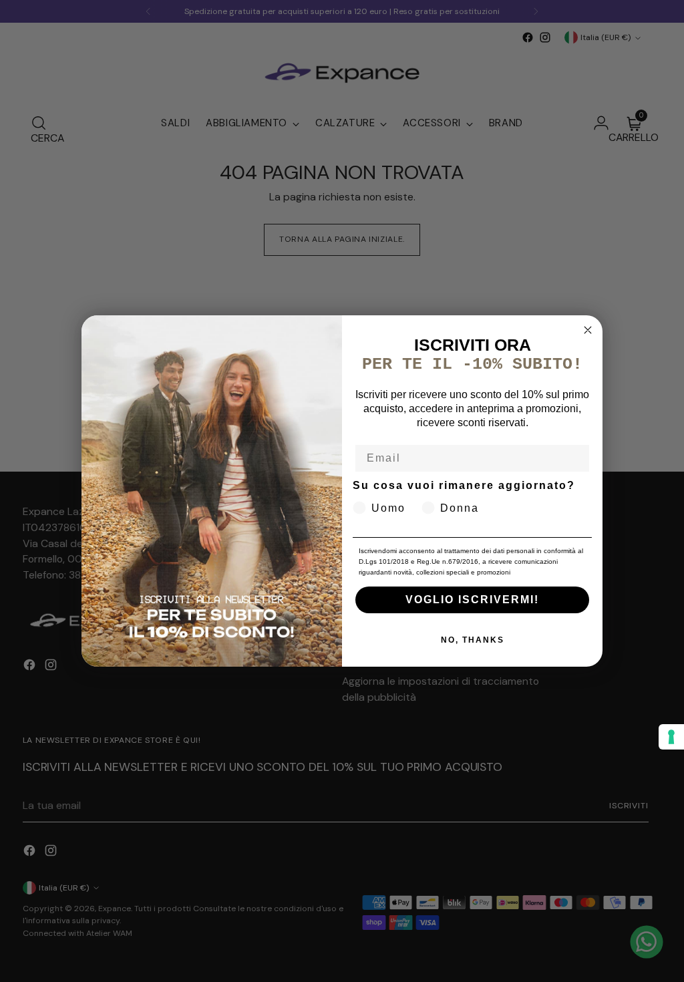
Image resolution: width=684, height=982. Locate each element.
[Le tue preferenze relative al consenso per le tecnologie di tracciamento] (671, 737)
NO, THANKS (472, 640)
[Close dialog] (588, 330)
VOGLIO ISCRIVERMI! (472, 599)
